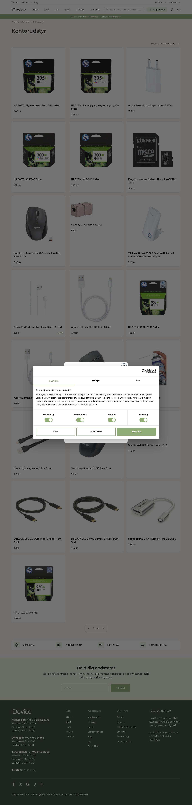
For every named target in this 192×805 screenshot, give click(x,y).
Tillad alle (136, 431)
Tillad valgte (96, 431)
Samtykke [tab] (54, 381)
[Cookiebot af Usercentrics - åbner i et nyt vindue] (144, 371)
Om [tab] (138, 380)
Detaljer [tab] (96, 380)
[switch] (80, 420)
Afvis (55, 431)
